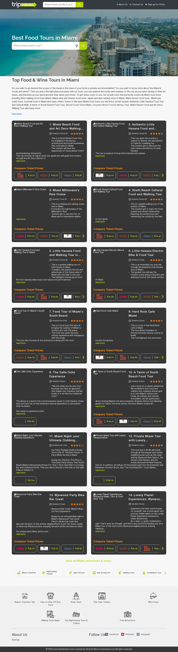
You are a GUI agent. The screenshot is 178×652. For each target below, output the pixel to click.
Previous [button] (95, 175)
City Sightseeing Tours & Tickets (76, 622)
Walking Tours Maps (50, 621)
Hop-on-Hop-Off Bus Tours (50, 603)
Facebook (113, 634)
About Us (123, 5)
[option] (25, 175)
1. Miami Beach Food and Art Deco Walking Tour (65, 128)
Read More (17, 114)
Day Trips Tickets (102, 602)
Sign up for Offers (156, 5)
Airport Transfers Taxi (25, 602)
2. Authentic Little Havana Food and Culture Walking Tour (144, 128)
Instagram (145, 634)
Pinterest (129, 634)
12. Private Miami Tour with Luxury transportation (145, 440)
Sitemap (15, 640)
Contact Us (137, 5)
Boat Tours (76, 602)
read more (20, 161)
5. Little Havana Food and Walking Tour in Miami (65, 255)
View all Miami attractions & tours (88, 561)
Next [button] (161, 175)
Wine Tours (153, 602)
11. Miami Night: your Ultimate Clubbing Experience (64, 440)
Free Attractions (127, 621)
